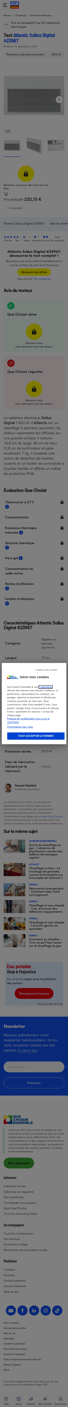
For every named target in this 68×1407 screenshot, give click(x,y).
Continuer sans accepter (46, 670)
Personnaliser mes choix (20, 727)
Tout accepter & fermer (35, 735)
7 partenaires (45, 687)
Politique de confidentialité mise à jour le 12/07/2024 (28, 720)
